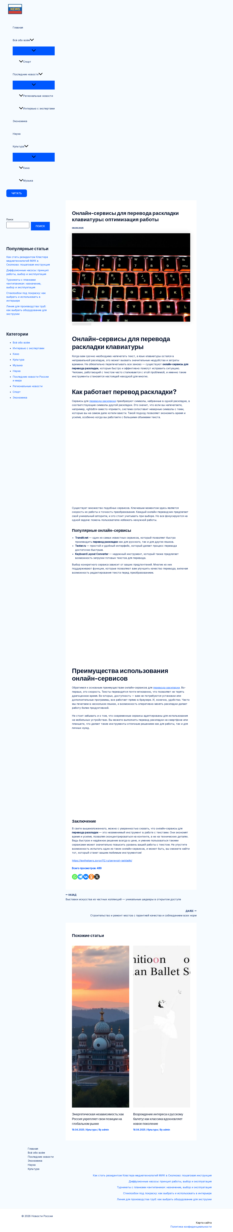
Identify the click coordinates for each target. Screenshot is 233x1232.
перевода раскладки (102, 401)
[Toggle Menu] (34, 50)
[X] (97, 877)
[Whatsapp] (75, 877)
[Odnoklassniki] (91, 877)
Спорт (27, 61)
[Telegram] (80, 877)
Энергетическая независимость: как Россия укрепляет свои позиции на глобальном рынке (98, 1119)
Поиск (9, 219)
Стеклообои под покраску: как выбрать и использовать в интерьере (26, 296)
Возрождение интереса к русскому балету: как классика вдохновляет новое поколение (158, 1119)
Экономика (20, 121)
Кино (26, 168)
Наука (16, 133)
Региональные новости (38, 95)
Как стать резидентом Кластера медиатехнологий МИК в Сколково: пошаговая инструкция (28, 260)
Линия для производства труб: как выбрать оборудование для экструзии (26, 310)
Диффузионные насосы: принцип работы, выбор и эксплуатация (170, 1181)
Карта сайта (204, 1222)
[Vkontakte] (86, 877)
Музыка (28, 180)
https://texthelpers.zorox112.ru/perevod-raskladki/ (102, 860)
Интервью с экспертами (39, 108)
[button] (16, 193)
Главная (18, 27)
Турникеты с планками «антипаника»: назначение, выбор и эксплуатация (23, 283)
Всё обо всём (21, 40)
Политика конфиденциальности (191, 1226)
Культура (18, 146)
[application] (32, 40)
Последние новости (26, 74)
